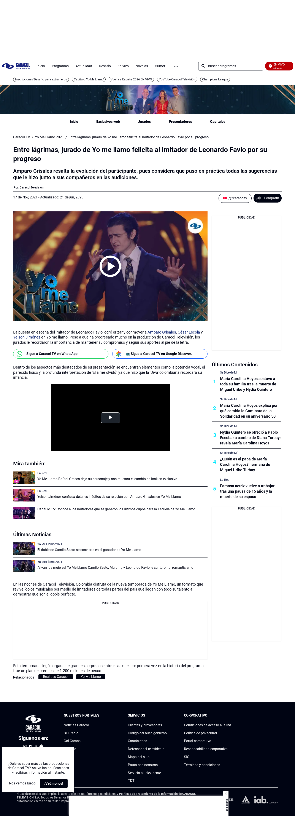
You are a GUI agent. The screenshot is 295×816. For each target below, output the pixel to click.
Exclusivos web (108, 122)
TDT (131, 781)
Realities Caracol (55, 677)
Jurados (144, 122)
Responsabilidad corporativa (206, 749)
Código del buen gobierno (147, 733)
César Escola (189, 332)
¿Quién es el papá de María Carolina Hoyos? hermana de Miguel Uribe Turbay (245, 464)
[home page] (16, 66)
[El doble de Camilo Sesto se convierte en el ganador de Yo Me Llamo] (24, 548)
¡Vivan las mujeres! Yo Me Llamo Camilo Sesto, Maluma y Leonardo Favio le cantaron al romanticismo (115, 567)
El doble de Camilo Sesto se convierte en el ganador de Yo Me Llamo (89, 550)
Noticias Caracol (76, 725)
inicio (74, 122)
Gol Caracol (72, 741)
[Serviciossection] (165, 715)
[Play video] (110, 266)
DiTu (67, 757)
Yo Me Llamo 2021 (49, 137)
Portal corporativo (197, 741)
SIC (186, 757)
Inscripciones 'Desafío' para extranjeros (41, 79)
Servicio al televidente (144, 773)
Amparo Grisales (162, 332)
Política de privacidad (200, 733)
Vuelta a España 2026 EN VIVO (131, 79)
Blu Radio (71, 733)
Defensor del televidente (146, 749)
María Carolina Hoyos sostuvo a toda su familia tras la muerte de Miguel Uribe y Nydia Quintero (248, 384)
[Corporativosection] (229, 715)
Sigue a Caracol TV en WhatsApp (52, 354)
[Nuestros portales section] (100, 715)
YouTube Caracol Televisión (177, 79)
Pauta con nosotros (143, 765)
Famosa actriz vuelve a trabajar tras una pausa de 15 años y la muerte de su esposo (247, 491)
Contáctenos (137, 741)
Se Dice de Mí (228, 372)
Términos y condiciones (202, 765)
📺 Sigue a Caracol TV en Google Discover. (158, 354)
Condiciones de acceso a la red (207, 725)
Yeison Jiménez (26, 337)
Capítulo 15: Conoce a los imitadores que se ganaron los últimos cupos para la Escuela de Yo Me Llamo (116, 509)
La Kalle (70, 749)
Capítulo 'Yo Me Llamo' (89, 79)
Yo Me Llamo (91, 677)
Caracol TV (21, 137)
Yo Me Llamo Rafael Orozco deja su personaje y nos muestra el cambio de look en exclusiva (107, 479)
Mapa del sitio (138, 757)
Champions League (215, 79)
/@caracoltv (237, 198)
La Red (42, 473)
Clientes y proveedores (145, 725)
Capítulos (217, 122)
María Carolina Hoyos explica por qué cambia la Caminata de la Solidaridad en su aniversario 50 (249, 410)
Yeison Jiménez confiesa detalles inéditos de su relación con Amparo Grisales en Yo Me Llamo (109, 497)
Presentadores (180, 122)
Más (176, 66)
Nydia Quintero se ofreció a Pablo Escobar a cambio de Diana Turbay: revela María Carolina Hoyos (250, 437)
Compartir (271, 198)
